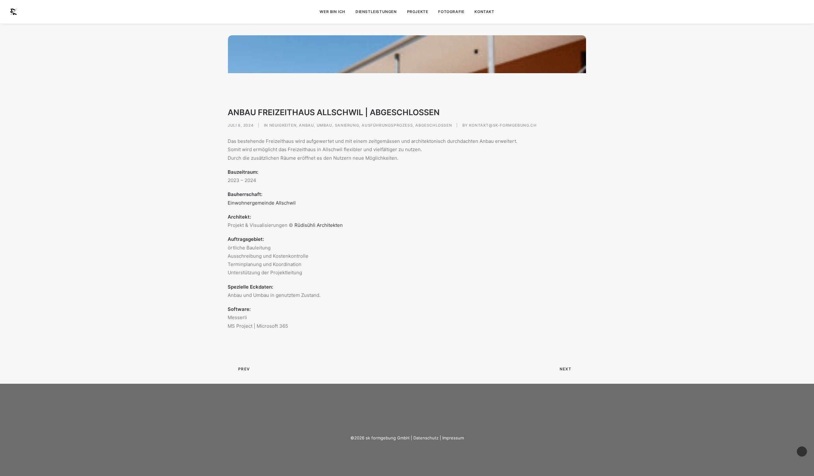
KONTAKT (484, 11)
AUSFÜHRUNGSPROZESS (387, 125)
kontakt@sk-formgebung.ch (502, 125)
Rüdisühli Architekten (318, 225)
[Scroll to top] (802, 451)
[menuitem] (332, 12)
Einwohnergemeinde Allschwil (262, 203)
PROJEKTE (417, 11)
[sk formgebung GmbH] (13, 12)
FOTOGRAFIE (451, 11)
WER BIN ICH (332, 11)
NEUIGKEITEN (283, 125)
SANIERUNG (347, 125)
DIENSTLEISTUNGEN (376, 11)
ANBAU (306, 125)
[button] (801, 12)
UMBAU (324, 125)
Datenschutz (425, 437)
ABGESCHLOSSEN (433, 125)
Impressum (453, 437)
